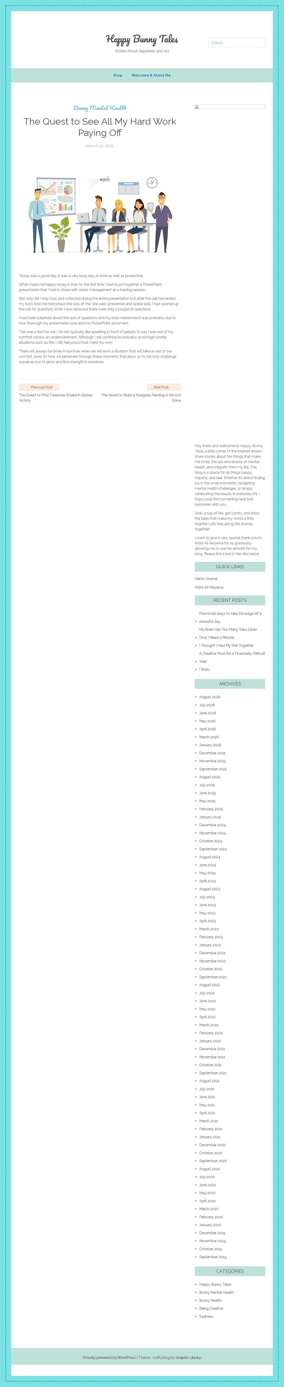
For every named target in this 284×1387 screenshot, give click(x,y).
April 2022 (207, 1017)
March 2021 (208, 1121)
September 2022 (213, 977)
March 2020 (209, 1209)
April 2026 (207, 729)
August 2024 (209, 857)
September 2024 (213, 849)
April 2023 (207, 921)
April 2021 (207, 1113)
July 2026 (207, 705)
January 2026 (210, 745)
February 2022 (211, 1033)
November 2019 (212, 1241)
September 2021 (212, 1073)
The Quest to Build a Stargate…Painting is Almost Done (141, 398)
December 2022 (212, 953)
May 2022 (207, 1009)
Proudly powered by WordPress (109, 1357)
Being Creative (211, 1308)
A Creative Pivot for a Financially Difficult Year (232, 657)
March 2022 (209, 1025)
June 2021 (207, 1097)
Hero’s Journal (206, 579)
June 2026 (207, 713)
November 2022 (212, 961)
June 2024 (207, 865)
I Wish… (205, 669)
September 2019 (213, 1257)
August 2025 (209, 777)
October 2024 (210, 841)
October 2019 (210, 1249)
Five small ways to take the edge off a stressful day (230, 617)
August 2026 (209, 697)
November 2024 (212, 833)
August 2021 (209, 1081)
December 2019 (212, 1233)
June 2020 (207, 1185)
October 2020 (210, 1153)
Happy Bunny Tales (142, 38)
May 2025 (207, 801)
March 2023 (209, 929)
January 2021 (210, 1137)
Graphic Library (188, 1357)
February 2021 (210, 1129)
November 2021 (212, 1057)
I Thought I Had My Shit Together (226, 645)
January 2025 (210, 817)
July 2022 (207, 993)
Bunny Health (210, 1300)
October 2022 (210, 969)
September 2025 (213, 769)
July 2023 (207, 897)
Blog (118, 75)
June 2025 (207, 793)
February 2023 (211, 937)
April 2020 (207, 1201)
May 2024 (207, 873)
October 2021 (210, 1065)
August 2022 (209, 985)
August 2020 (209, 1169)
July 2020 (207, 1177)
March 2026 (209, 737)
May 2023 (207, 913)
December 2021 (212, 1049)
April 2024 (207, 881)
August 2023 (209, 889)
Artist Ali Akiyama (209, 587)
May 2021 (207, 1105)
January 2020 (210, 1225)
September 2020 (213, 1161)
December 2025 (212, 753)
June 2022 (207, 1001)
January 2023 (210, 945)
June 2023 (207, 905)
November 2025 (212, 761)
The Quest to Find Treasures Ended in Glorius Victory (56, 398)
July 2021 (206, 1089)
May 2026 (207, 721)
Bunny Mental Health (99, 108)
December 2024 (212, 825)
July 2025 (207, 785)
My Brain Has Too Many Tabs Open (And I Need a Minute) (228, 633)
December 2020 (212, 1145)
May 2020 (207, 1193)
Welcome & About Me (151, 75)
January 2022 (210, 1041)
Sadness (206, 1316)
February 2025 (211, 809)
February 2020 (211, 1217)
